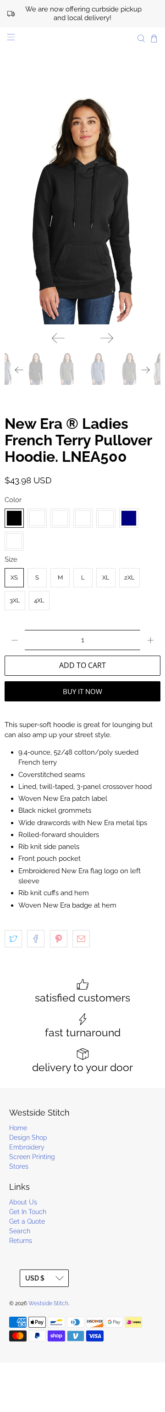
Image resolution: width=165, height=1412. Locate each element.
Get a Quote (27, 1221)
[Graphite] (83, 518)
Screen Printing (32, 1156)
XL (106, 577)
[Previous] (58, 338)
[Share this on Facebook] (35, 938)
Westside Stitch (48, 1303)
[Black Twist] (37, 518)
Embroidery (26, 1147)
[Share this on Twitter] (13, 938)
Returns (20, 1240)
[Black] (14, 518)
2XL (129, 577)
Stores (18, 1166)
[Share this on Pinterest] (58, 938)
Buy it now (82, 691)
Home (18, 1128)
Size (11, 559)
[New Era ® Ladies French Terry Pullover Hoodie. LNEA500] (82, 207)
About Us (23, 1202)
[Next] (107, 338)
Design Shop (28, 1137)
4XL (39, 600)
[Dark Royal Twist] (60, 518)
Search (19, 1231)
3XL (15, 600)
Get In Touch (27, 1211)
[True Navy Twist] (14, 541)
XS (14, 577)
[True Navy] (128, 518)
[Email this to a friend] (81, 938)
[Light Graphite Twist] (106, 518)
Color (13, 500)
